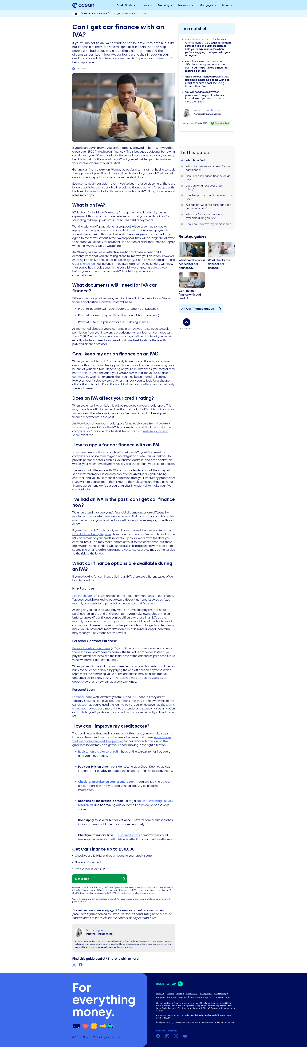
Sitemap (180, 993)
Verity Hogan (214, 110)
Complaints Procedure (166, 997)
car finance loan (86, 263)
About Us (160, 993)
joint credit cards (128, 835)
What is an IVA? (195, 160)
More (225, 5)
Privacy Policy (206, 993)
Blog (227, 997)
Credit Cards (124, 5)
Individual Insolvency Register (91, 534)
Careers (170, 993)
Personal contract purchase (91, 648)
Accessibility (191, 993)
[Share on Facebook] (81, 965)
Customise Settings (199, 997)
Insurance (184, 5)
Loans (145, 5)
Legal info (183, 997)
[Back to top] (186, 322)
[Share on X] (74, 965)
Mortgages (206, 5)
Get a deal (83, 879)
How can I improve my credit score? (208, 224)
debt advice (159, 267)
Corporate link (216, 997)
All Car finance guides (197, 308)
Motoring (163, 5)
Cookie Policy (220, 993)
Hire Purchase (81, 596)
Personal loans (82, 697)
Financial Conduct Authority (200, 1015)
